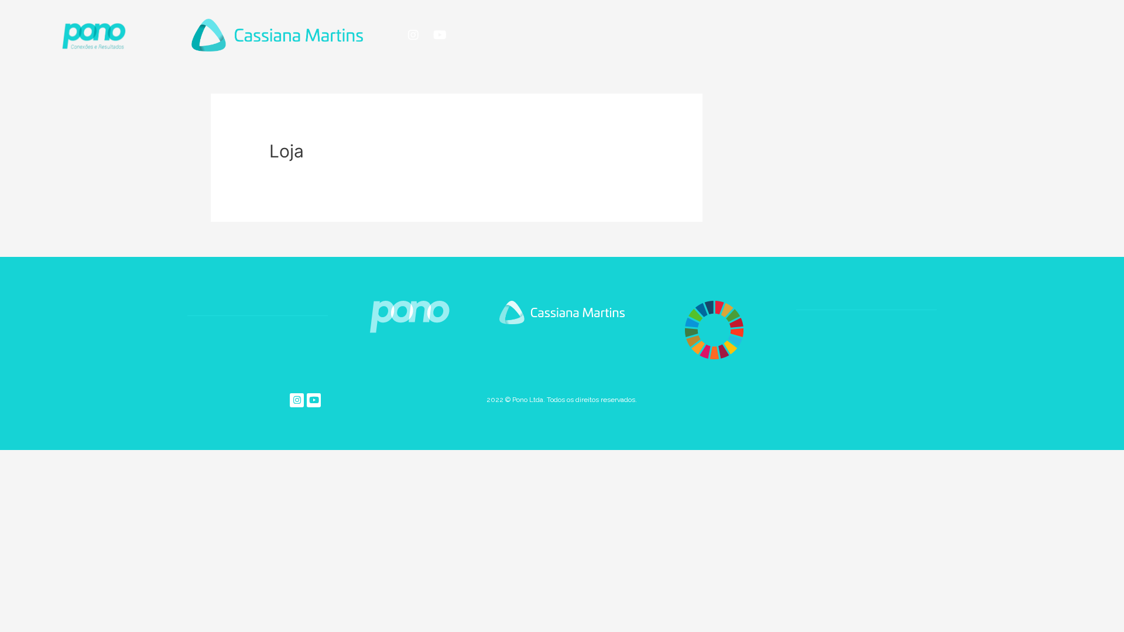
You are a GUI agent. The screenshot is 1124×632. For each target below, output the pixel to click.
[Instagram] (413, 35)
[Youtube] (439, 35)
